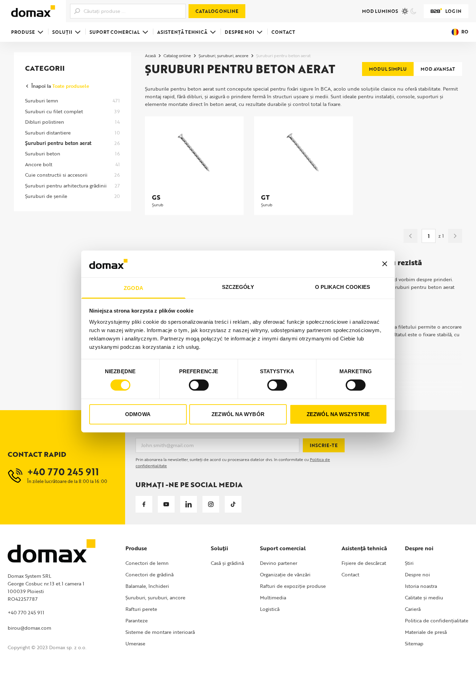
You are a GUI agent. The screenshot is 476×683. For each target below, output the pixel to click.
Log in (453, 11)
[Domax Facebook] (144, 504)
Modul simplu (388, 69)
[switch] (199, 385)
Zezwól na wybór (238, 414)
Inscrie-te (324, 445)
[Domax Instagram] (210, 504)
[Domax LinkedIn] (188, 504)
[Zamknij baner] (384, 263)
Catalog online (216, 11)
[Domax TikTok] (233, 504)
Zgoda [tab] (133, 288)
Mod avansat (438, 69)
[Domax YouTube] (166, 504)
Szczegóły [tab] (238, 287)
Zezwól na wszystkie (338, 414)
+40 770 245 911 (26, 612)
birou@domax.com (29, 627)
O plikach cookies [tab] (342, 287)
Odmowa (138, 414)
